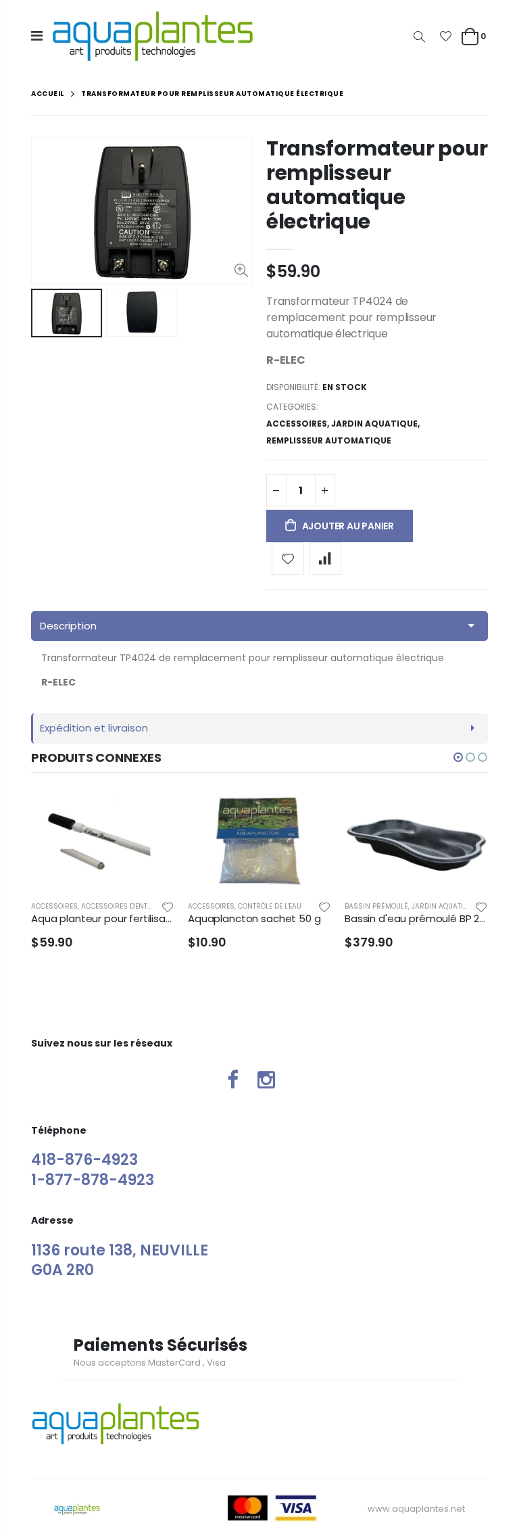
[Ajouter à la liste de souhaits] (288, 558)
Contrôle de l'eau (269, 906)
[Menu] (37, 35)
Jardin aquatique (374, 423)
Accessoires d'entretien (125, 906)
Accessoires (296, 423)
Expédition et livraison (94, 728)
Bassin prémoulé (376, 906)
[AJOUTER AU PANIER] (152, 817)
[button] (458, 757)
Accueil (47, 94)
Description (68, 626)
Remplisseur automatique (328, 440)
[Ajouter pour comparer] (325, 558)
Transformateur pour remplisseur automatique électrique (376, 185)
